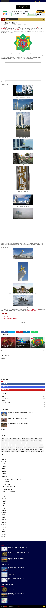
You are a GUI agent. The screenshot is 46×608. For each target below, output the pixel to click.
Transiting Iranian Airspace (8, 492)
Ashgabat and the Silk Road (8, 488)
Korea (34, 445)
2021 (3, 463)
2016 (3, 471)
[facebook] (34, 1)
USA (29, 451)
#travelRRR (3, 438)
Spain (36, 449)
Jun (4, 500)
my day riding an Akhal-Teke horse (15, 29)
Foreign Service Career (6, 402)
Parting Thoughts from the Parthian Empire (23, 344)
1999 (3, 533)
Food (18, 338)
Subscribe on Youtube (5, 389)
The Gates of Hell (6, 484)
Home (3, 19)
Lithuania (9, 447)
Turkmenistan (26, 24)
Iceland (38, 442)
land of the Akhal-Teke (31, 310)
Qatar (14, 449)
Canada (2, 440)
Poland (10, 449)
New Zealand (41, 447)
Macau (14, 447)
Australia (19, 438)
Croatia (13, 440)
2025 (3, 458)
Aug (4, 496)
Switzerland (7, 451)
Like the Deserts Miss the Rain (9, 486)
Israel (17, 445)
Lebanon (41, 445)
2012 (3, 514)
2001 (3, 531)
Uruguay (32, 451)
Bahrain (27, 438)
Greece (19, 442)
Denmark (27, 440)
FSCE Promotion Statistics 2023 (15, 573)
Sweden (2, 451)
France (6, 442)
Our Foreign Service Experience (10, 318)
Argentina (14, 438)
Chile (6, 440)
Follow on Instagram (5, 386)
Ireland (13, 445)
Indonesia (3, 445)
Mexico (21, 447)
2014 (3, 510)
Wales (42, 451)
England (35, 440)
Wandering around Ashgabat (9, 491)
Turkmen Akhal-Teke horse (33, 309)
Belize (36, 438)
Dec (4, 474)
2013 (3, 512)
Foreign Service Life (5, 398)
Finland (2, 442)
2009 (3, 519)
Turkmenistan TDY (16, 315)
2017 (3, 470)
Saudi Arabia (22, 449)
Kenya (31, 445)
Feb (4, 506)
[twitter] (37, 1)
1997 (3, 534)
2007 (3, 522)
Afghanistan (9, 438)
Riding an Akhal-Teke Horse (8, 483)
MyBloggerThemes (17, 606)
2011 (3, 515)
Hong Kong (29, 442)
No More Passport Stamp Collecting (16, 567)
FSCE (3, 338)
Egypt (32, 440)
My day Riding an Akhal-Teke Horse (11, 316)
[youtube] (39, 1)
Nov (4, 476)
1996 (3, 536)
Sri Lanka (40, 449)
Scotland (27, 449)
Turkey (17, 451)
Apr (4, 503)
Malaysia (17, 447)
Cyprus (17, 440)
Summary (3, 400)
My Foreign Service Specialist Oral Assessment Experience (20, 412)
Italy (20, 445)
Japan (24, 445)
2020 (3, 464)
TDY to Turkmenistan (6, 345)
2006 (3, 524)
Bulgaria (40, 438)
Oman (6, 449)
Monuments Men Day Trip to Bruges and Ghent (18, 423)
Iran (7, 445)
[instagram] (35, 1)
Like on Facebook (4, 383)
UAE (26, 451)
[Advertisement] (23, 72)
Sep (4, 495)
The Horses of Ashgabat (36, 345)
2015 (3, 473)
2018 (3, 468)
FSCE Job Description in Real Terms (16, 578)
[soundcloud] (44, 1)
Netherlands (35, 447)
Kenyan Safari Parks (12, 599)
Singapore (32, 449)
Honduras (24, 442)
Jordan (27, 445)
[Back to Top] (44, 606)
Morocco (30, 447)
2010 (3, 517)
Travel (23, 24)
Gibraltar (15, 442)
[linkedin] (41, 1)
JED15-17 (19, 24)
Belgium (32, 438)
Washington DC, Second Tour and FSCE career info (19, 552)
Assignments (4, 406)
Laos (38, 445)
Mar (4, 505)
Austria (23, 438)
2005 (3, 526)
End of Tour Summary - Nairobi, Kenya (16, 558)
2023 (3, 459)
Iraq (10, 445)
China (9, 440)
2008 (3, 521)
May (4, 501)
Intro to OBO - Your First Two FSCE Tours (17, 547)
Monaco (25, 447)
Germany (10, 442)
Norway (2, 449)
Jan (4, 508)
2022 (3, 461)
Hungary (34, 442)
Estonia (40, 440)
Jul (4, 498)
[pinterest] (42, 1)
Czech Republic (22, 440)
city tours (13, 320)
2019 (3, 466)
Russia (17, 449)
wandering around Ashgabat (18, 55)
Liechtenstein (3, 447)
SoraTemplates (6, 606)
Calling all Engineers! (7, 489)
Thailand (12, 451)
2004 (3, 527)
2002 (3, 529)
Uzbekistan (38, 451)
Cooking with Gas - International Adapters (17, 418)
